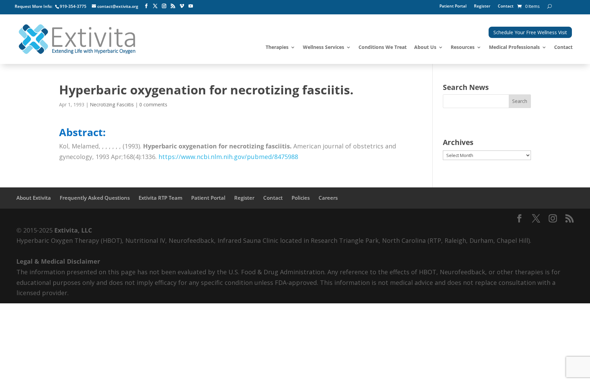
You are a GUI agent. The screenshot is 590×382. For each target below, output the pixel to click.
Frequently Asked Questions (95, 197)
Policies (301, 197)
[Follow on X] (155, 6)
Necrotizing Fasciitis (112, 104)
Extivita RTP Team (160, 197)
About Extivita (33, 197)
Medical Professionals (514, 47)
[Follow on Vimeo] (181, 6)
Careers (328, 197)
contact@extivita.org (117, 6)
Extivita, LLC (73, 230)
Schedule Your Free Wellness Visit (530, 32)
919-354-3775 (73, 6)
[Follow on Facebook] (146, 6)
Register (482, 6)
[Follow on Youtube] (190, 6)
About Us (425, 47)
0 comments (153, 104)
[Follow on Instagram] (163, 6)
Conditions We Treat (383, 47)
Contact (506, 6)
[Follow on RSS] (172, 6)
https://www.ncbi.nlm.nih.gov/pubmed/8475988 (228, 157)
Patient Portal (452, 6)
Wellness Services (323, 47)
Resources (463, 47)
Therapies (277, 47)
